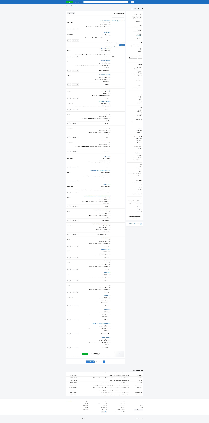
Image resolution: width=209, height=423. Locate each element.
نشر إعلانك (85, 353)
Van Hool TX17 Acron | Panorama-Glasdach (101, 323)
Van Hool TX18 (107, 32)
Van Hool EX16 (139, 375)
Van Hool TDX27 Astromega (104, 74)
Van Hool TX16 (139, 380)
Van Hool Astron (107, 156)
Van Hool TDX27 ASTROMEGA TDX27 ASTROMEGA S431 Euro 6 (97, 196)
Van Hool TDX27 (107, 184)
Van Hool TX (140, 372)
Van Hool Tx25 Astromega (105, 48)
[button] (70, 29)
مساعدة (141, 405)
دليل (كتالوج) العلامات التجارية (120, 411)
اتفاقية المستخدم (108, 46)
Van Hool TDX (139, 387)
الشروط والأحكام (122, 403)
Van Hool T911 (107, 295)
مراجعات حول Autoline (121, 409)
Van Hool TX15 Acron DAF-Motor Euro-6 (102, 210)
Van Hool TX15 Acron (138, 392)
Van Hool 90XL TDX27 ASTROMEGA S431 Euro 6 (100, 170)
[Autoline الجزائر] (139, 2)
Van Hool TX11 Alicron (105, 60)
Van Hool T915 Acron (106, 140)
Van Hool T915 (139, 377)
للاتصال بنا (141, 407)
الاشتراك (122, 45)
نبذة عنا (142, 403)
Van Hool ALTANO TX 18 (105, 20)
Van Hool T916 (107, 309)
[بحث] (127, 2)
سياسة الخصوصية (114, 46)
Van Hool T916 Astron (105, 249)
